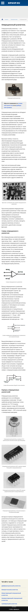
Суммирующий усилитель (9, 603)
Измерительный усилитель (10, 589)
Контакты (14, 607)
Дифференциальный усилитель (11, 586)
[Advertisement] (14, 12)
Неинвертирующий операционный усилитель (12, 599)
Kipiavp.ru (16, 609)
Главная (3, 19)
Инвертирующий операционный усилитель (11, 594)
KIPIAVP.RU (14, 3)
